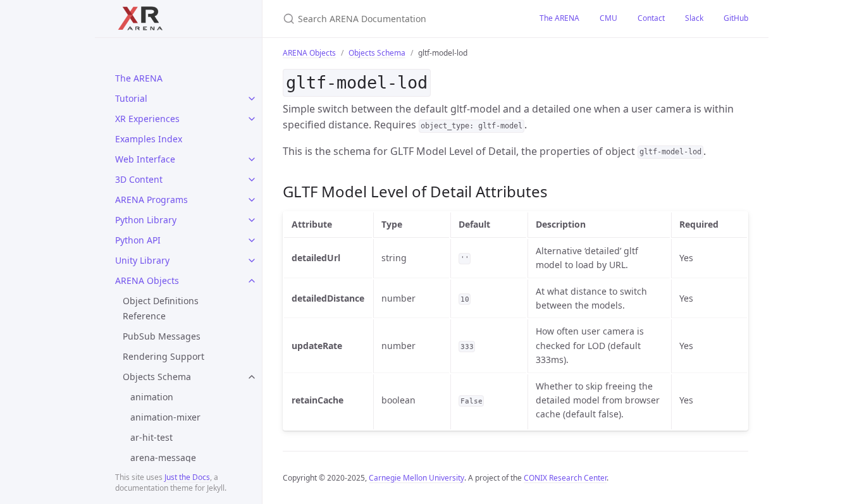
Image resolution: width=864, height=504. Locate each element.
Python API (138, 240)
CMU (608, 18)
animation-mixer (165, 417)
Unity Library (142, 260)
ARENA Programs (151, 200)
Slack (694, 18)
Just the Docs (187, 477)
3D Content (139, 179)
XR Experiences (147, 119)
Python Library (145, 220)
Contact (651, 18)
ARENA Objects (147, 280)
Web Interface (145, 159)
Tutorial (131, 98)
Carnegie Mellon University (416, 477)
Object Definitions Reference (161, 308)
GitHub (736, 18)
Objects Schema (157, 377)
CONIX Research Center (565, 477)
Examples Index (148, 139)
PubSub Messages (162, 336)
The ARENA (139, 78)
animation (151, 397)
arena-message (163, 458)
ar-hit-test (151, 437)
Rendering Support (163, 356)
